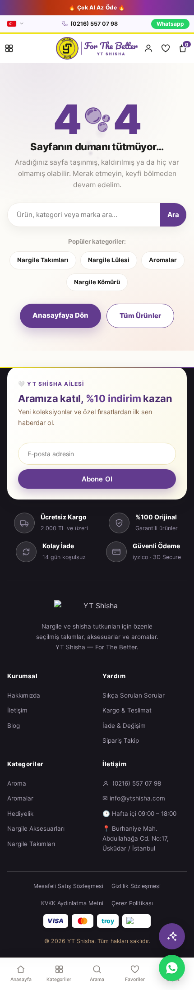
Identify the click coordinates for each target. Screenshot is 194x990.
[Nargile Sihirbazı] (172, 936)
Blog (13, 725)
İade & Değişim (124, 725)
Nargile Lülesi (108, 260)
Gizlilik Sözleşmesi (136, 886)
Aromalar (163, 260)
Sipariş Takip (120, 740)
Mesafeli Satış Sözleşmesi (68, 886)
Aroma (16, 783)
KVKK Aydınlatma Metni (72, 903)
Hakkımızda (23, 695)
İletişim (17, 710)
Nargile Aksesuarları (36, 828)
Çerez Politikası (132, 903)
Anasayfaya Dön (60, 315)
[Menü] (9, 48)
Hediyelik (20, 813)
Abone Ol (97, 479)
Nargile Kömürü (97, 282)
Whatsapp (170, 23)
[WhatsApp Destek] (172, 968)
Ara (173, 214)
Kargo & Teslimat (127, 710)
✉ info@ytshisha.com (133, 798)
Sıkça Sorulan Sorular (133, 695)
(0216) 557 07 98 (94, 23)
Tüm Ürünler (140, 315)
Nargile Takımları (43, 260)
